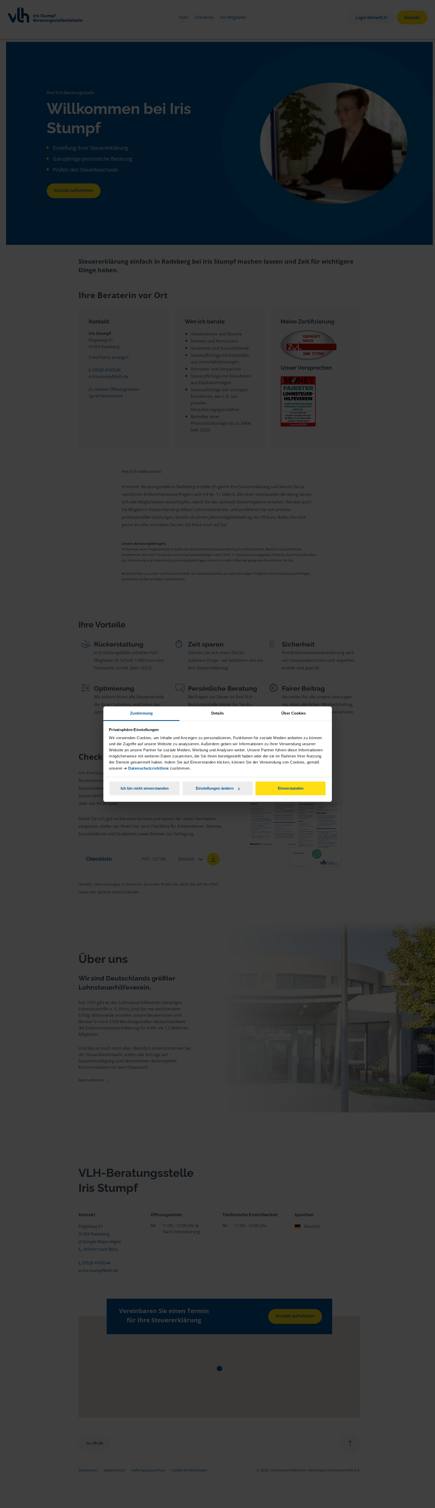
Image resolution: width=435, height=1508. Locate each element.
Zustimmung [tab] (141, 713)
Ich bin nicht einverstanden (145, 788)
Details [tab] (217, 713)
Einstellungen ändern (215, 788)
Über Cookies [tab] (293, 713)
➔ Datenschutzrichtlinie (146, 768)
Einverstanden (290, 788)
